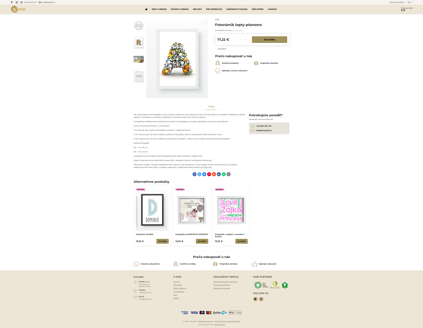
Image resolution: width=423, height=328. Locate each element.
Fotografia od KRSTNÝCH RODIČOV (191, 234)
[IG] (16, 2)
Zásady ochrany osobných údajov (227, 321)
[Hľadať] (391, 9)
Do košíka (269, 39)
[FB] (12, 2)
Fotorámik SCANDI (144, 234)
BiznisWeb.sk (220, 325)
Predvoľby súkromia (205, 321)
